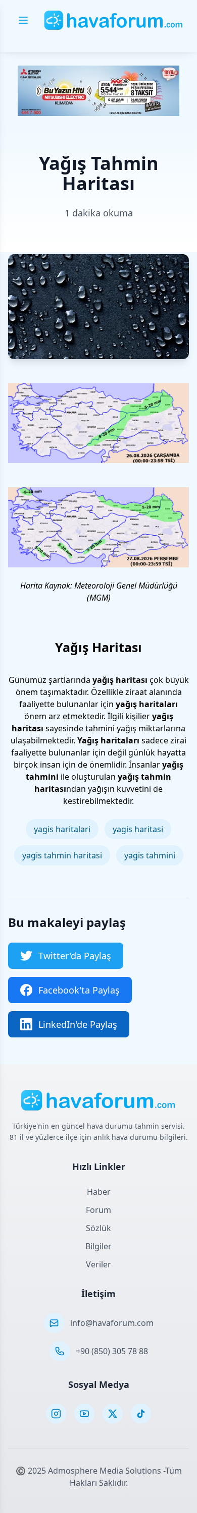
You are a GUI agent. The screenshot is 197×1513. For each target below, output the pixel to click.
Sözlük (98, 1228)
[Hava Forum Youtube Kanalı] (84, 1414)
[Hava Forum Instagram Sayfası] (56, 1414)
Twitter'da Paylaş (74, 956)
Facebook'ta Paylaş (79, 990)
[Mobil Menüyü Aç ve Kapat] (23, 20)
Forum (98, 1209)
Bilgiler (98, 1246)
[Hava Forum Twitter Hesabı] (113, 1414)
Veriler (98, 1264)
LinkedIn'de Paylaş (77, 1024)
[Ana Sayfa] (113, 20)
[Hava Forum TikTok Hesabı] (141, 1414)
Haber (99, 1191)
